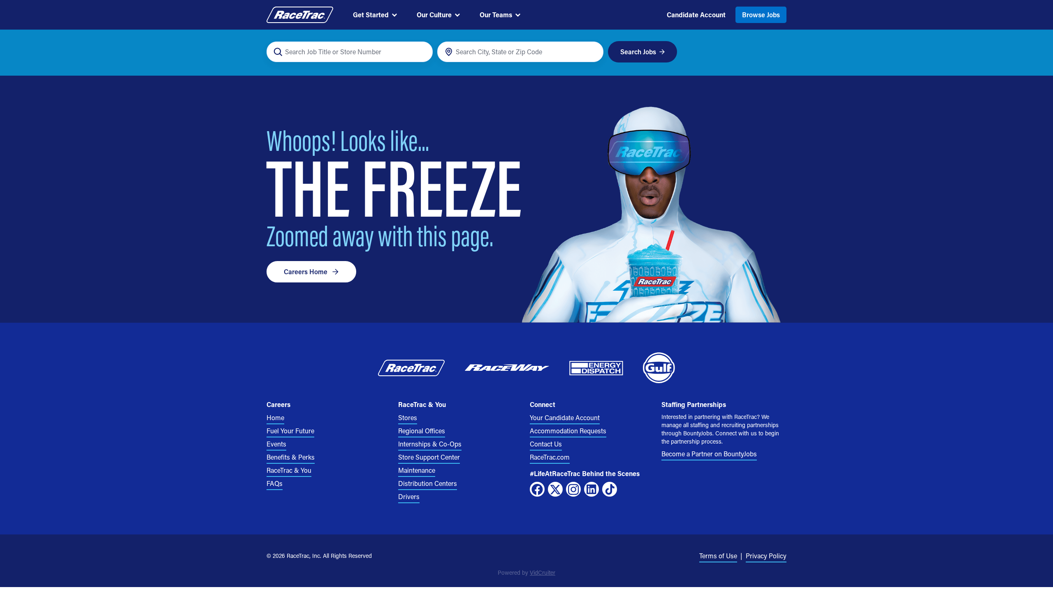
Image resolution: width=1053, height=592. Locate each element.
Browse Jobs (761, 14)
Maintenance (416, 470)
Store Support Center (429, 457)
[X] (555, 489)
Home (275, 417)
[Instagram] (573, 489)
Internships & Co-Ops (430, 443)
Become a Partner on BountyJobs (709, 453)
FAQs (275, 483)
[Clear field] (592, 52)
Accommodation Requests (568, 430)
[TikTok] (609, 489)
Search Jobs (638, 51)
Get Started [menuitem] (371, 14)
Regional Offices (421, 430)
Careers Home (305, 271)
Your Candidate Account (565, 417)
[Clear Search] (421, 52)
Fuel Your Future (290, 430)
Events (276, 443)
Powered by (526, 572)
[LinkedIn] (591, 489)
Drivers (409, 496)
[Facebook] (537, 489)
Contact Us (546, 443)
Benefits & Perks (291, 457)
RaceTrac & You (289, 470)
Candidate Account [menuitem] (696, 14)
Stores (407, 417)
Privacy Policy (766, 555)
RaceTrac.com (550, 457)
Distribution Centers (427, 483)
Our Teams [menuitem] (496, 14)
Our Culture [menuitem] (434, 14)
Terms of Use (718, 555)
